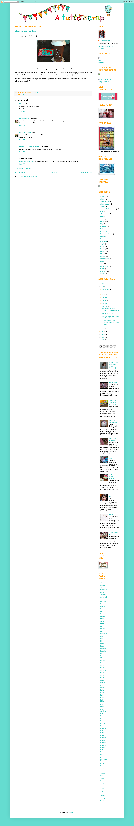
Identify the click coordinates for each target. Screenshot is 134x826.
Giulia (102, 667)
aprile (104, 300)
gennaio (105, 306)
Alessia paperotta (103, 588)
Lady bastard (102, 701)
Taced (102, 783)
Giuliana (103, 670)
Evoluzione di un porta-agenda (113, 476)
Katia (102, 690)
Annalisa (103, 594)
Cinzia (102, 618)
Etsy (101, 224)
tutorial (102, 269)
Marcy (102, 735)
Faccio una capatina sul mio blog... (113, 402)
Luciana (103, 723)
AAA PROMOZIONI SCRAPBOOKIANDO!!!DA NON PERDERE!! (110, 322)
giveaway (103, 226)
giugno (104, 297)
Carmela (103, 611)
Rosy (102, 766)
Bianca (102, 606)
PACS (102, 254)
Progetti (102, 256)
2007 (102, 337)
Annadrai (103, 592)
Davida (102, 628)
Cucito (102, 221)
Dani (101, 626)
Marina (102, 740)
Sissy (102, 778)
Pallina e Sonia (103, 751)
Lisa (101, 713)
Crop (102, 216)
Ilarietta (102, 682)
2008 (102, 334)
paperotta (103, 757)
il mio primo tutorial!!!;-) (113, 439)
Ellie (101, 638)
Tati (101, 786)
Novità (102, 251)
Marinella (22, 104)
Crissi (102, 621)
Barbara (103, 601)
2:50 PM (22, 152)
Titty (101, 791)
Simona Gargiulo (106, 40)
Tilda (101, 264)
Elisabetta (103, 633)
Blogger (70, 812)
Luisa (102, 726)
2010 (102, 328)
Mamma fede (103, 729)
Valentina (103, 798)
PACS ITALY (113, 382)
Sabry (102, 768)
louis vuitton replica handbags (30, 146)
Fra (101, 653)
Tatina (102, 788)
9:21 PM (22, 140)
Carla (102, 609)
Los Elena (103, 241)
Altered (102, 206)
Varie (23, 94)
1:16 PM (22, 111)
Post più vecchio (86, 172)
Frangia (102, 660)
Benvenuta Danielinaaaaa (113, 421)
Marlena (103, 745)
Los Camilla (104, 239)
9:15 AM (22, 126)
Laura (102, 707)
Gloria (102, 675)
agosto (104, 292)
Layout (102, 236)
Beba (102, 604)
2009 (102, 331)
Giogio (102, 665)
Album (102, 199)
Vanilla (102, 801)
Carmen (103, 614)
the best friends (25, 132)
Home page (53, 172)
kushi (102, 697)
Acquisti (102, 196)
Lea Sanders (103, 710)
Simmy (102, 773)
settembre (106, 289)
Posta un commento (24, 168)
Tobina (102, 796)
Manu (102, 732)
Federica (103, 648)
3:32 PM (22, 164)
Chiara (102, 616)
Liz (101, 718)
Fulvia (102, 663)
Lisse (102, 716)
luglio (104, 295)
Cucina (102, 219)
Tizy (101, 793)
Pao (101, 754)
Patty (102, 763)
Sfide (102, 261)
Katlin (102, 695)
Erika (102, 643)
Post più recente (20, 172)
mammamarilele (24, 118)
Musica (102, 246)
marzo (104, 303)
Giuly (102, 672)
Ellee (102, 636)
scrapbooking (104, 258)
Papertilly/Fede (103, 760)
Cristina (102, 623)
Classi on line (104, 214)
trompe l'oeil (104, 266)
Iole (101, 685)
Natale (102, 249)
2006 (102, 340)
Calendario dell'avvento (108, 209)
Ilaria (102, 680)
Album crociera (105, 204)
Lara (101, 704)
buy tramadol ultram (26, 161)
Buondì (111, 514)
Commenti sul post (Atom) (30, 176)
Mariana (103, 737)
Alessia (102, 585)
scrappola (103, 771)
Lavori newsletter (106, 234)
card (101, 211)
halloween (103, 229)
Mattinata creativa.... (27, 31)
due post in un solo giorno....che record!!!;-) (110, 309)
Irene (102, 687)
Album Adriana (105, 201)
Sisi (101, 776)
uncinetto (103, 271)
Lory (101, 721)
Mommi (102, 747)
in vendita (103, 231)
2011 (102, 286)
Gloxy (102, 677)
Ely (101, 641)
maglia (102, 244)
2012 (102, 284)
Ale (101, 583)
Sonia (102, 781)
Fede (102, 646)
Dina (101, 631)
